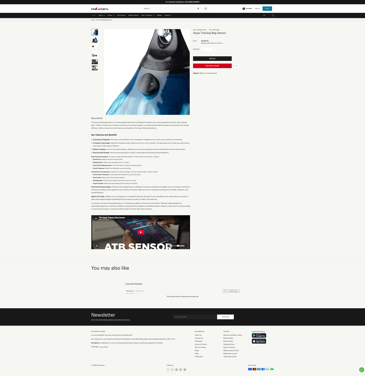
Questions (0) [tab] (139, 291)
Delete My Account (230, 353)
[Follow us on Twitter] (172, 369)
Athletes (159, 15)
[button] (198, 8)
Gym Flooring (121, 15)
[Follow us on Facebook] (168, 369)
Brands (167, 15)
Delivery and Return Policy (232, 335)
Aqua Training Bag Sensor (104, 20)
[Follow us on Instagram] (176, 369)
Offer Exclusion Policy (231, 350)
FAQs (197, 353)
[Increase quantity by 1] (213, 49)
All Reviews (199, 356)
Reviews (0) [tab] (130, 291)
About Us (198, 335)
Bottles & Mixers (133, 15)
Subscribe (225, 317)
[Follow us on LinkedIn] (184, 369)
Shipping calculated (207, 43)
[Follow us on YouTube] (180, 369)
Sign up (257, 8)
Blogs (197, 350)
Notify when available (212, 66)
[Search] (205, 8)
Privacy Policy (228, 341)
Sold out (212, 58)
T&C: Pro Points (200, 347)
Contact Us (199, 338)
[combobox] (173, 8)
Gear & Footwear (146, 15)
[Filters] (225, 291)
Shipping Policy (228, 344)
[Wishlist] (264, 15)
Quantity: (196, 49)
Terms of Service (229, 347)
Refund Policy (228, 338)
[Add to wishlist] (236, 66)
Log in (267, 8)
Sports (101, 15)
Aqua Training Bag (199, 30)
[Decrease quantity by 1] (203, 49)
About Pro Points (201, 344)
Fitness (110, 15)
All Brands (198, 341)
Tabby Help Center (230, 356)
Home (93, 20)
